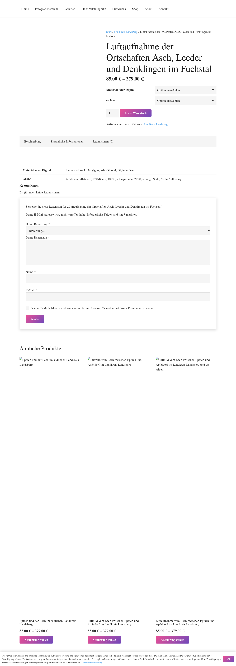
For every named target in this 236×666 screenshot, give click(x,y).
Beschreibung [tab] (32, 141)
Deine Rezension (38, 237)
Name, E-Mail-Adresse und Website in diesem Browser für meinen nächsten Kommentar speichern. (93, 308)
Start (109, 32)
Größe (110, 100)
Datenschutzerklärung (92, 662)
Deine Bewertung (38, 224)
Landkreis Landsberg (126, 32)
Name (31, 272)
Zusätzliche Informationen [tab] (67, 141)
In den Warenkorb (136, 113)
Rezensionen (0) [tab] (103, 141)
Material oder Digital (120, 89)
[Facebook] (207, 9)
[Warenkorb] (195, 8)
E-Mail (31, 290)
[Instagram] (213, 9)
